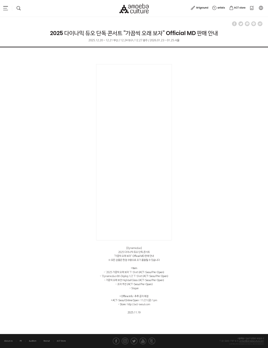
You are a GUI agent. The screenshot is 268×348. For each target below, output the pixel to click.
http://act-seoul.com (138, 304)
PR (21, 340)
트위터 (134, 341)
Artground (202, 7)
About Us (8, 340)
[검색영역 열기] (19, 8)
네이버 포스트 (152, 341)
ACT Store (61, 340)
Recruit (47, 340)
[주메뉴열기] (5, 8)
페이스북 (116, 341)
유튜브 (143, 341)
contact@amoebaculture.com (251, 341)
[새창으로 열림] (234, 23)
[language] (261, 8)
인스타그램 (125, 341)
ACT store (240, 7)
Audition (32, 340)
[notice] (252, 8)
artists (221, 7)
